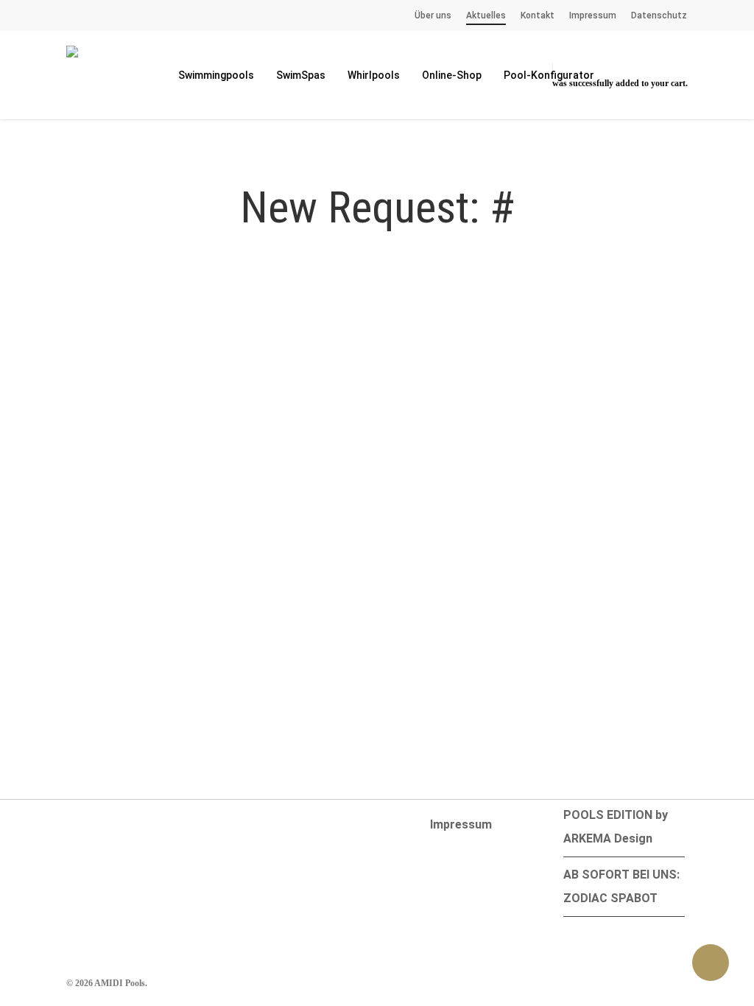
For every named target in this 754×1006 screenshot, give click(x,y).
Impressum (461, 824)
